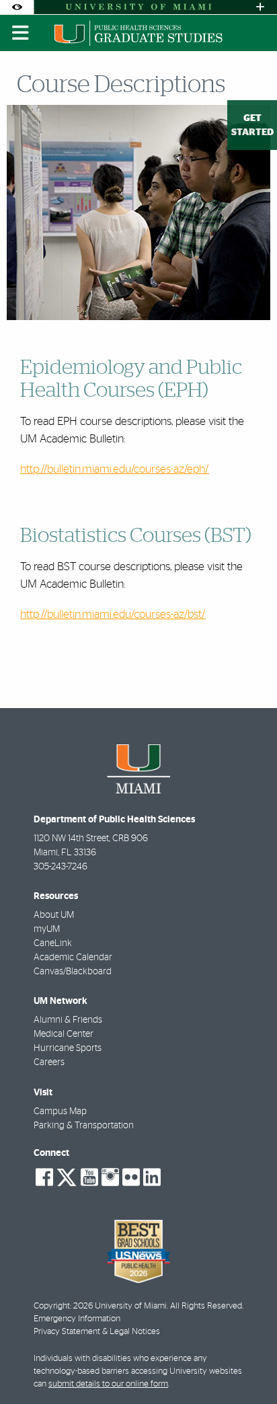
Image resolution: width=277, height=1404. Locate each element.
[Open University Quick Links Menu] (260, 7)
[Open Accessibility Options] (17, 7)
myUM (47, 929)
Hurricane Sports (68, 1048)
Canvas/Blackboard (73, 971)
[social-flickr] (131, 1177)
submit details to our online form (108, 1384)
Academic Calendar (73, 957)
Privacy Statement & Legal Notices (97, 1331)
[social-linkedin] (152, 1177)
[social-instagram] (110, 1177)
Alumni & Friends (68, 1020)
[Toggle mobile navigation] (21, 33)
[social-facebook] (44, 1177)
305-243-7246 (60, 866)
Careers (49, 1062)
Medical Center (63, 1034)
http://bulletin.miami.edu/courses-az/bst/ (112, 614)
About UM (54, 915)
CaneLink (53, 943)
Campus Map (60, 1111)
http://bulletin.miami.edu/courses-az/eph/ (114, 469)
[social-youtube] (89, 1177)
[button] (247, 1366)
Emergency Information (77, 1319)
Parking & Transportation (84, 1125)
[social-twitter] (66, 1176)
